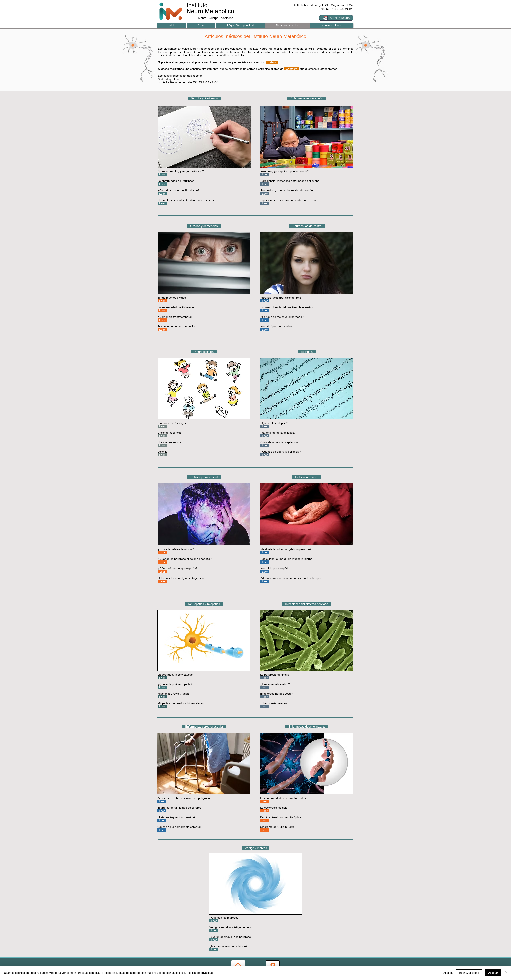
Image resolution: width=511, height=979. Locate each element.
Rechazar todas (469, 973)
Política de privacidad (200, 973)
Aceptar (493, 973)
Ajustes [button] (448, 973)
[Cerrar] (506, 972)
